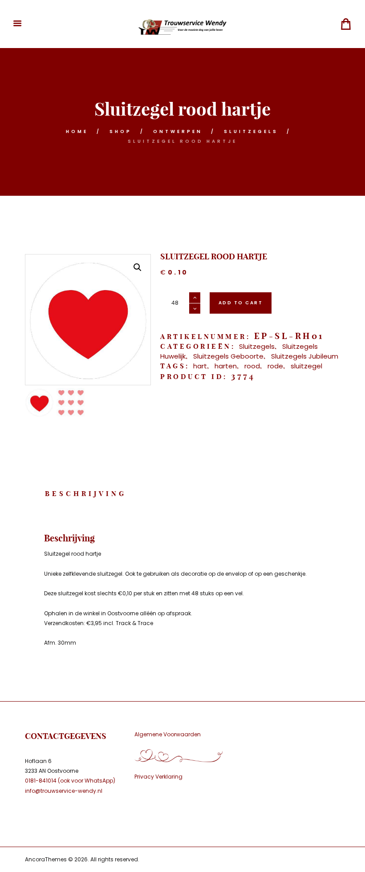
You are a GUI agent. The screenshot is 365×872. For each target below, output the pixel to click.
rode (275, 366)
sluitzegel (306, 366)
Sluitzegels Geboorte (228, 356)
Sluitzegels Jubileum (304, 356)
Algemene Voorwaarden (167, 734)
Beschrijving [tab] (85, 493)
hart (200, 366)
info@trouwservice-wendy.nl (63, 791)
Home (77, 131)
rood (252, 366)
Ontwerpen (178, 131)
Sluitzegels (251, 131)
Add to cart (241, 302)
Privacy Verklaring (158, 776)
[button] (138, 267)
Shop (121, 131)
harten (226, 366)
